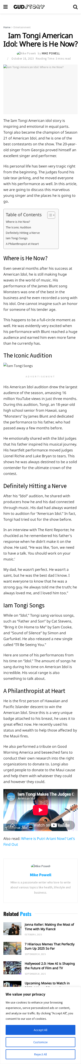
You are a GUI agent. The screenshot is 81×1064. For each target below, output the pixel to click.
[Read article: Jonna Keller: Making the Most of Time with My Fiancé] (12, 928)
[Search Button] (75, 7)
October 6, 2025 (33, 934)
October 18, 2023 (22, 58)
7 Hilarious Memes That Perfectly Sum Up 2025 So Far (49, 946)
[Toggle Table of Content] (49, 215)
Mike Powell (51, 53)
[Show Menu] (5, 7)
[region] (40, 1025)
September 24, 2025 (35, 954)
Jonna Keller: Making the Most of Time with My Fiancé (49, 926)
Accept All (40, 1030)
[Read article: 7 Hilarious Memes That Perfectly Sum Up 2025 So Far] (12, 948)
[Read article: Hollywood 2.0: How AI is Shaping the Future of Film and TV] (12, 967)
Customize (40, 1042)
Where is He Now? (18, 222)
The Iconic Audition (18, 227)
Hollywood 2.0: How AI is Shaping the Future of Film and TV (50, 965)
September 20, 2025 (35, 973)
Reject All (40, 1054)
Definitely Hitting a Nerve (23, 233)
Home (6, 27)
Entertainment (22, 27)
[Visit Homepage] (40, 7)
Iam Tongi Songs (17, 238)
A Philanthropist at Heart (22, 244)
